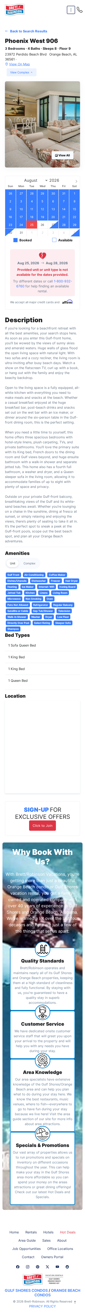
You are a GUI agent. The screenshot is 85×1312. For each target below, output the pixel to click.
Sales (46, 1240)
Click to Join (42, 826)
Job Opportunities (26, 1249)
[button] (42, 124)
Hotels (48, 1232)
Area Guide (27, 1240)
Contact (28, 1257)
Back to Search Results (28, 31)
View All (64, 155)
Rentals (31, 1232)
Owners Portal (52, 1257)
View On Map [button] (19, 64)
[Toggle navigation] (71, 10)
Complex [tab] (29, 563)
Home (14, 1232)
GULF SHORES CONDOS (26, 1290)
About (62, 1240)
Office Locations (60, 1249)
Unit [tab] (12, 563)
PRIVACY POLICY (42, 1306)
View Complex (20, 72)
